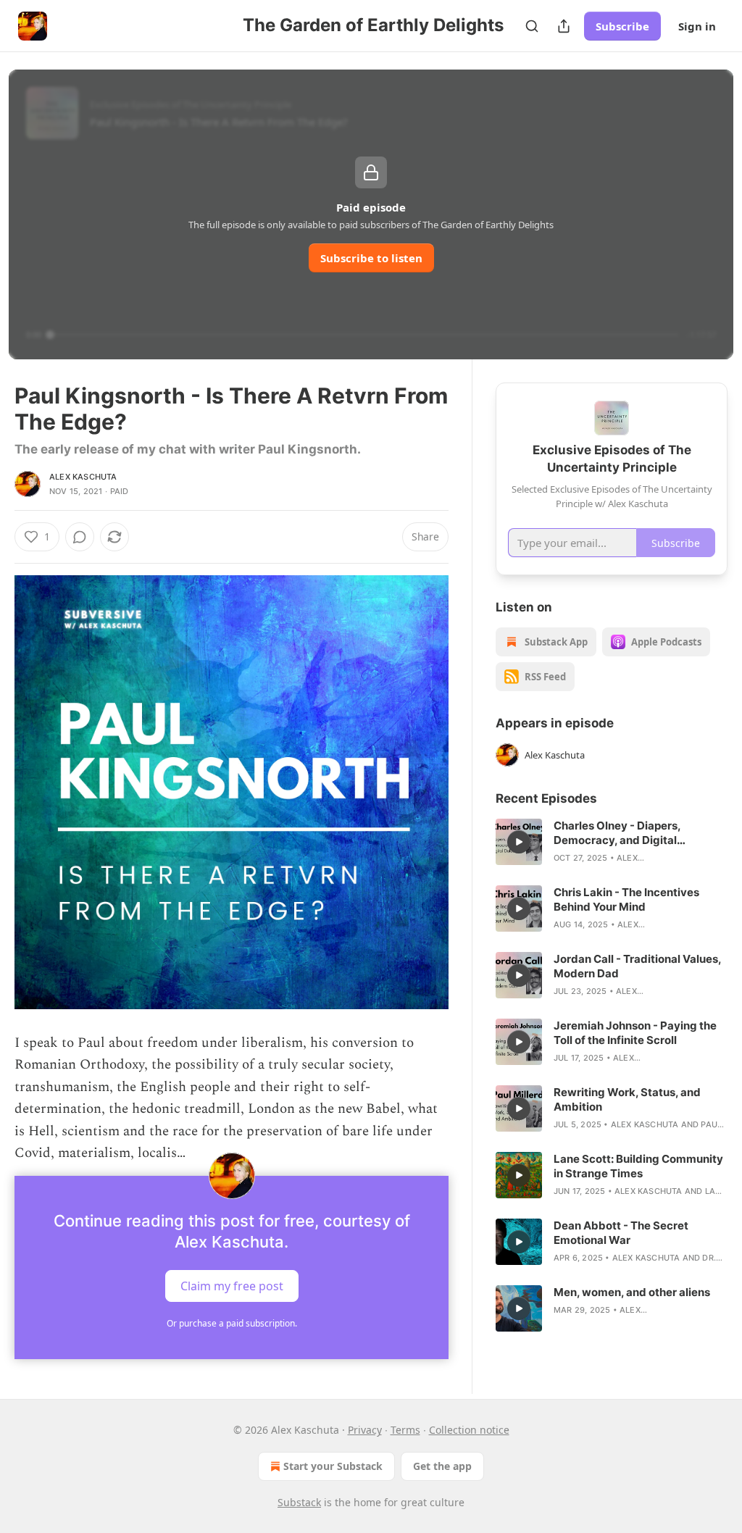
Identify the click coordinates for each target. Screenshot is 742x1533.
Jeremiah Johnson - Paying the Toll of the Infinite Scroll (635, 1033)
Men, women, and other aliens (632, 1292)
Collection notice (469, 1430)
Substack (299, 1502)
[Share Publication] (563, 26)
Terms (405, 1430)
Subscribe (622, 26)
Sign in (697, 26)
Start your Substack (333, 1466)
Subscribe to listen (371, 258)
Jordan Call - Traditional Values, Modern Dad (637, 966)
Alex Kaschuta (83, 477)
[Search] (531, 26)
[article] (611, 842)
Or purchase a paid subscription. (232, 1323)
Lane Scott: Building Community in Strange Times (638, 1166)
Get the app (442, 1466)
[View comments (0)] (79, 536)
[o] (518, 841)
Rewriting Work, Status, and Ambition (627, 1099)
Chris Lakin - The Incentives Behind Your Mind (626, 899)
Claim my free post (231, 1286)
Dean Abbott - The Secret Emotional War (621, 1233)
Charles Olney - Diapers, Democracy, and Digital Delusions (617, 833)
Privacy (365, 1430)
